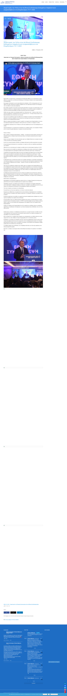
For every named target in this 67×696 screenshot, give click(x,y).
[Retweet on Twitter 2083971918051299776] (30, 660)
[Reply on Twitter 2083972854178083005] (28, 648)
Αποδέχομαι (45, 694)
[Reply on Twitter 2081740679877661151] (28, 675)
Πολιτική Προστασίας (54, 694)
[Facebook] (65, 686)
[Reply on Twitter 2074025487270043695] (28, 681)
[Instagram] (65, 690)
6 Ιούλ (41, 678)
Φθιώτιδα (57, 2)
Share (10, 640)
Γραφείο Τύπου (51, 2)
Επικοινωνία (62, 2)
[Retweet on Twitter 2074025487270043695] (30, 681)
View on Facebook (6, 640)
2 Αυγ (41, 638)
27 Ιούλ (41, 663)
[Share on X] (13, 612)
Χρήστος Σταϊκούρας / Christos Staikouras (13, 631)
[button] (65, 2)
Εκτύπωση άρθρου (15, 619)
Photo (6, 638)
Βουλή (46, 2)
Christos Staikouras (30, 638)
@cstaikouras (37, 638)
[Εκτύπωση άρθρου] (7, 619)
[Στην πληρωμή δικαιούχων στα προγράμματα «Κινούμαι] (47, 646)
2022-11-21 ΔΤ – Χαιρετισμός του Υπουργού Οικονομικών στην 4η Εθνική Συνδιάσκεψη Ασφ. (21, 604)
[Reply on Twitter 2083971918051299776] (28, 660)
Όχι (48, 694)
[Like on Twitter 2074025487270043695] (32, 681)
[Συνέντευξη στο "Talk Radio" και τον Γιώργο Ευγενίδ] (60, 635)
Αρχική (43, 2)
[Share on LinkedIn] (20, 612)
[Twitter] (65, 688)
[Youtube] (65, 692)
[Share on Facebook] (7, 612)
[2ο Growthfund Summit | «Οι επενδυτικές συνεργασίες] (54, 638)
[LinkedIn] (65, 684)
